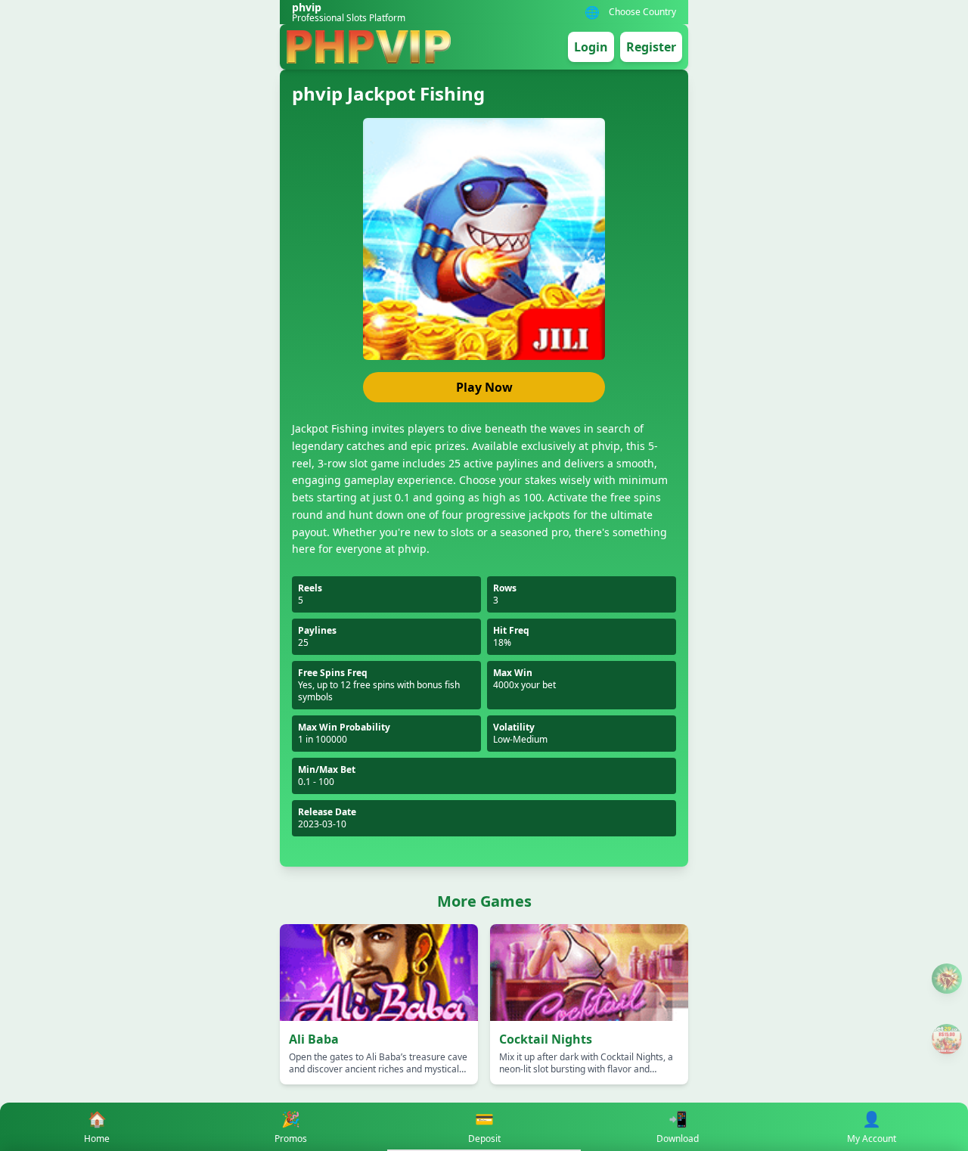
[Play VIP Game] (947, 1039)
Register (651, 47)
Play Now (484, 387)
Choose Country (642, 12)
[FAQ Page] (947, 979)
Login (591, 47)
